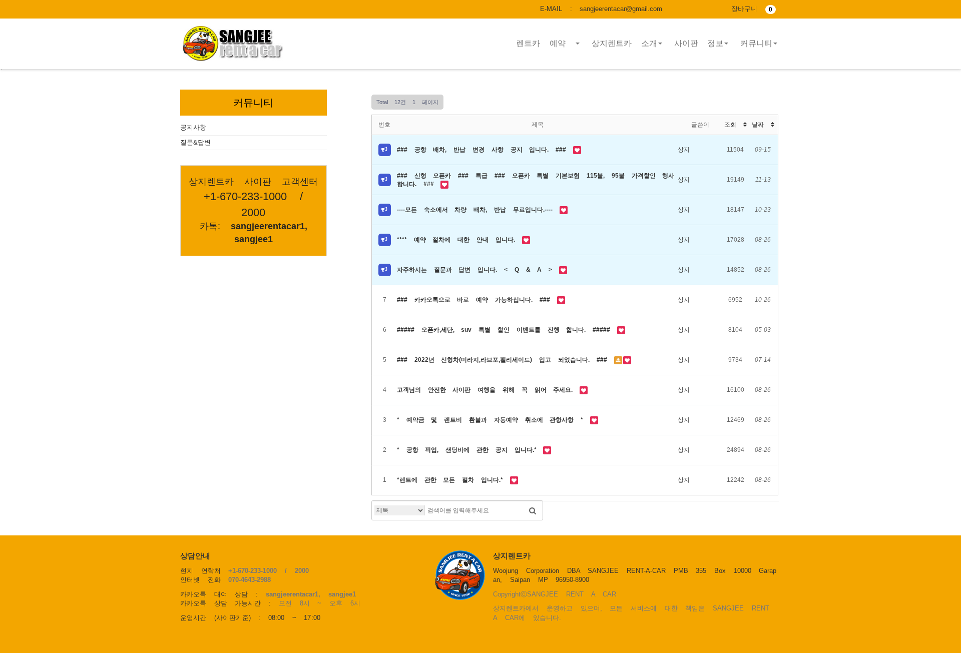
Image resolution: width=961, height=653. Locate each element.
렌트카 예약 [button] (545, 43)
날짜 (761, 124)
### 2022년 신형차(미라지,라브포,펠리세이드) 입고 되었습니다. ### (505, 359)
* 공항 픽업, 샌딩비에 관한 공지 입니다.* (470, 449)
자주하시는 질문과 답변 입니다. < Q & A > (478, 269)
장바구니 (751, 9)
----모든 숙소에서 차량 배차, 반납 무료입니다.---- (478, 209)
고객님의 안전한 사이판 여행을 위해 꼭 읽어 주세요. (488, 389)
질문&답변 (195, 142)
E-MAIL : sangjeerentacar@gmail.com (601, 9)
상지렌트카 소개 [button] (624, 43)
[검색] (533, 510)
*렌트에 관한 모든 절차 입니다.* (453, 479)
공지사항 (193, 127)
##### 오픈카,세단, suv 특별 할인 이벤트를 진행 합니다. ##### (507, 329)
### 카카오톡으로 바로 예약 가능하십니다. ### (477, 299)
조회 (733, 124)
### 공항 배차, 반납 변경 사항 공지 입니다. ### (485, 149)
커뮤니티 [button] (756, 43)
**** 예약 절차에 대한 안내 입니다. (459, 239)
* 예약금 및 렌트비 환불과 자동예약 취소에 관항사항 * (493, 419)
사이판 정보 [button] (698, 43)
